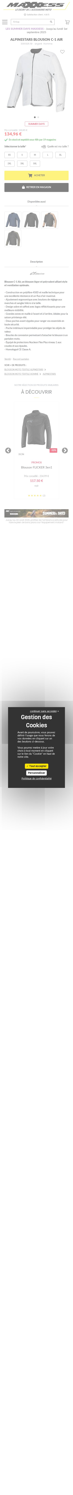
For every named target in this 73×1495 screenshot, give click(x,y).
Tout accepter (38, 766)
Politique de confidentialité (37, 778)
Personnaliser (36, 773)
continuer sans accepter (43, 711)
